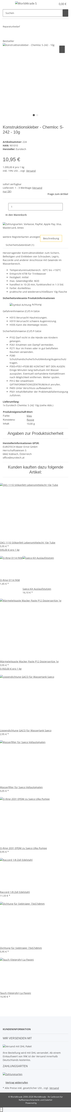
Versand (31, 170)
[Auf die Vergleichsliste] (62, 49)
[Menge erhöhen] (65, 206)
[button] (54, 4)
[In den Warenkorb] (5, 37)
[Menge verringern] (5, 206)
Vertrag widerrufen (17, 1082)
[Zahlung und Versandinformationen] (12, 1074)
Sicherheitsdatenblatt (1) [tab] (20, 245)
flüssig (30, 419)
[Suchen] (65, 13)
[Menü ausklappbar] (7, 4)
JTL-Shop (41, 1103)
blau (29, 415)
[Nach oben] (1, 1109)
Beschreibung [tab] (51, 238)
